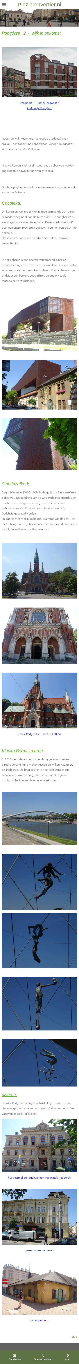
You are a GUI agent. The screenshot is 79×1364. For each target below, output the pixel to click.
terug (73, 1336)
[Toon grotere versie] (39, 72)
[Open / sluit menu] (4, 4)
